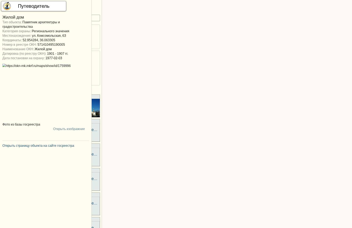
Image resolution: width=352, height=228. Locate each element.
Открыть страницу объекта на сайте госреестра (38, 145)
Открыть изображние (69, 129)
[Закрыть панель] (85, 6)
